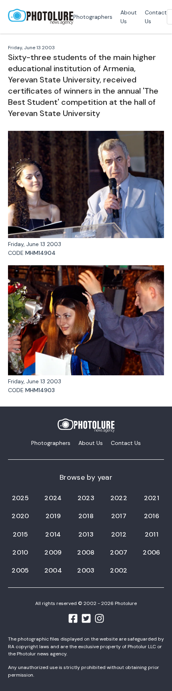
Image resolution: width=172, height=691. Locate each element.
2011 (151, 534)
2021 (151, 498)
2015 (20, 534)
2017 (118, 516)
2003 (85, 570)
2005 (20, 570)
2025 (20, 498)
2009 (53, 552)
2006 (151, 552)
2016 (151, 516)
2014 (53, 534)
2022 (118, 498)
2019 (53, 516)
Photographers (92, 16)
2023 (86, 498)
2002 (118, 570)
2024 (53, 498)
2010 (20, 552)
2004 (53, 570)
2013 (86, 534)
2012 (118, 534)
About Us (128, 17)
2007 (118, 552)
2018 (86, 516)
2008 (85, 552)
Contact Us (156, 17)
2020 (20, 516)
